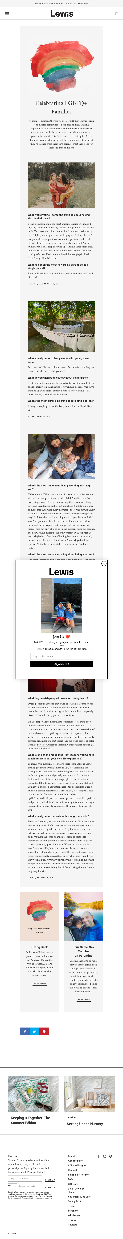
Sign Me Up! (61, 664)
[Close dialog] (104, 563)
